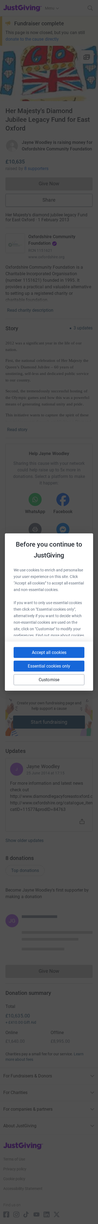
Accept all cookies (49, 652)
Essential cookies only (49, 666)
